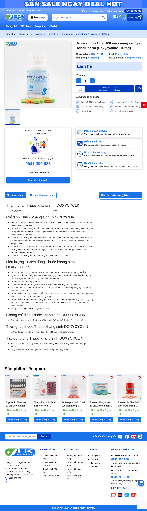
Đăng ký (86, 11)
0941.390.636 (120, 459)
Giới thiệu (26, 26)
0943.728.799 (120, 477)
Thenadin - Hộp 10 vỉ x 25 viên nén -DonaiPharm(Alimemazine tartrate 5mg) (45, 404)
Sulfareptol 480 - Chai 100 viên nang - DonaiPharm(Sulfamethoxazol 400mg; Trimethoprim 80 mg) (73, 404)
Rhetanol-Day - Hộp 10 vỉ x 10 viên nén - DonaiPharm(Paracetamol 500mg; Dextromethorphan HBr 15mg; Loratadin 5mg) (101, 404)
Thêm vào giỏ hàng (17, 419)
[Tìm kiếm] (103, 17)
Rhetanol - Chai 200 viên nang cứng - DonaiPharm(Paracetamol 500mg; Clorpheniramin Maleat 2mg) (129, 404)
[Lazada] (120, 495)
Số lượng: (81, 75)
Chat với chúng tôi (38, 180)
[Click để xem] (38, 74)
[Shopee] (113, 495)
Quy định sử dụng (51, 476)
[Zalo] (120, 436)
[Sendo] (133, 495)
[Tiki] (126, 495)
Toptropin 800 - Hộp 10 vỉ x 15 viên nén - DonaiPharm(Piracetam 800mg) (17, 404)
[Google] (140, 436)
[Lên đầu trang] (141, 494)
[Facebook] (127, 436)
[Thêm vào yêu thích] (138, 88)
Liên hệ (53, 26)
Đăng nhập (98, 11)
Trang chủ (11, 26)
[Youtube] (133, 436)
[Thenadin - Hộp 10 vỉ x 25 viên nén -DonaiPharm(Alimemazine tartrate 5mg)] (45, 386)
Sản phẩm (40, 26)
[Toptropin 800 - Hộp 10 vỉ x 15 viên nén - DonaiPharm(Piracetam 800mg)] (17, 386)
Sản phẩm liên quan (25, 368)
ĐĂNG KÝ (44, 436)
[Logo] (14, 17)
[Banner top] (73, 4)
